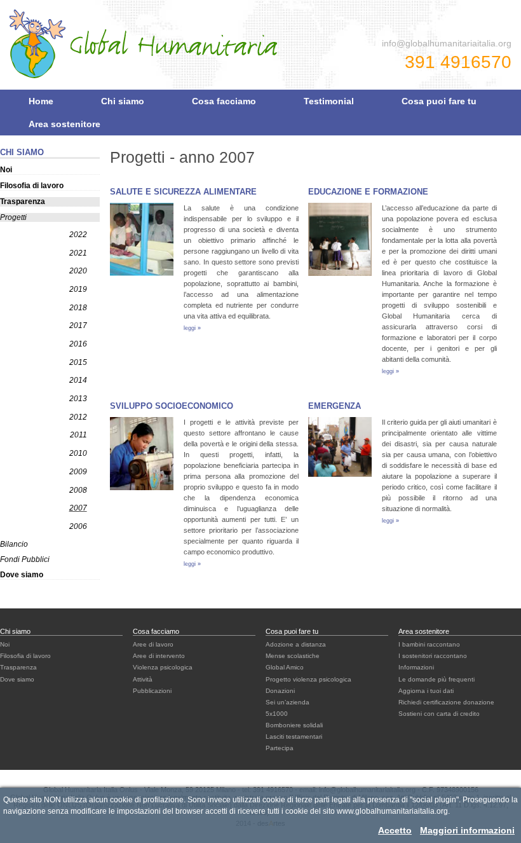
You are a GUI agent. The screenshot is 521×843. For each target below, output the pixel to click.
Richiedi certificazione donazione (446, 702)
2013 (78, 398)
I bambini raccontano (429, 644)
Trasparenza (22, 201)
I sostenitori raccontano (432, 655)
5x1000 (277, 713)
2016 (78, 343)
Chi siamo (122, 101)
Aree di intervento (159, 655)
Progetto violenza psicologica (308, 679)
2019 (78, 289)
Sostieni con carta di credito (439, 713)
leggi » (192, 328)
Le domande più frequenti (436, 679)
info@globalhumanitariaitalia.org (446, 43)
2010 (78, 453)
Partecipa (280, 747)
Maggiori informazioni (467, 830)
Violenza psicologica (163, 667)
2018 (78, 307)
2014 (78, 380)
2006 (78, 526)
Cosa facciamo (224, 101)
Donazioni (280, 690)
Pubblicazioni (152, 690)
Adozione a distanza (296, 644)
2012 (78, 417)
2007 (78, 508)
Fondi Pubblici (25, 559)
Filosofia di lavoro (32, 185)
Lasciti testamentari (294, 736)
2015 (78, 362)
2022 (78, 234)
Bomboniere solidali (294, 725)
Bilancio (14, 544)
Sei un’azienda (287, 702)
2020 (78, 270)
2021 (78, 253)
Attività (142, 679)
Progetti (13, 217)
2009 (78, 471)
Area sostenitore (64, 124)
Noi (6, 169)
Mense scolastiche (293, 655)
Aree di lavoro (153, 644)
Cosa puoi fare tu (439, 101)
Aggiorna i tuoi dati (426, 690)
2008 (78, 490)
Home (41, 101)
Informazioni (416, 667)
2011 (78, 434)
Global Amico (285, 667)
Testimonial (329, 101)
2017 (78, 325)
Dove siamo (21, 574)
